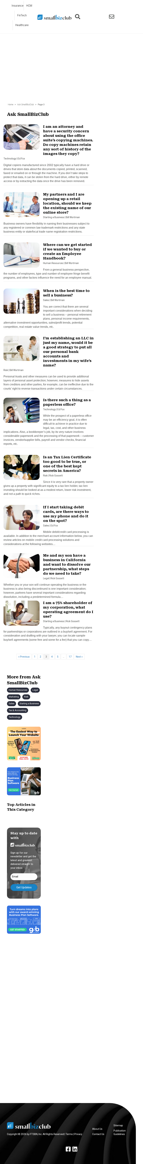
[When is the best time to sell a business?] (21, 302)
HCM (29, 5)
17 (70, 656)
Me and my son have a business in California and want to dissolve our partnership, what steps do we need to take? (67, 564)
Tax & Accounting (17, 710)
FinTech (22, 15)
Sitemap (118, 1125)
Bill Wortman (73, 217)
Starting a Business (53, 217)
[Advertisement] (71, 65)
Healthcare (22, 25)
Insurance (18, 5)
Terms (69, 1134)
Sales (46, 300)
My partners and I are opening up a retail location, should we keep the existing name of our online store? (67, 203)
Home (10, 104)
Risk (5, 370)
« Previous (24, 656)
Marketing (14, 696)
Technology (9, 158)
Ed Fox (21, 158)
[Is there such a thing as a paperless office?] (21, 411)
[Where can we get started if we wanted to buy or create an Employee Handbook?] (21, 256)
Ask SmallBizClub (25, 104)
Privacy (78, 1134)
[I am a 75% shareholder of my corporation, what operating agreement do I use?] (21, 614)
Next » (79, 656)
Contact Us (98, 1134)
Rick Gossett (56, 475)
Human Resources (53, 263)
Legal (46, 578)
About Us (97, 1129)
